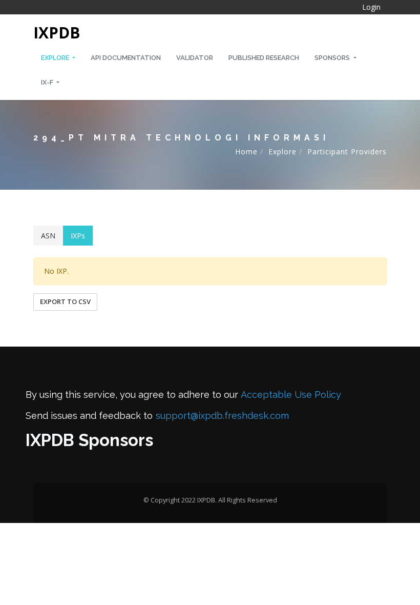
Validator (194, 58)
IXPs (78, 235)
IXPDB (56, 32)
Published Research (263, 58)
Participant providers (347, 151)
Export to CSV (65, 301)
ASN (48, 235)
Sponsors (332, 58)
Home (246, 151)
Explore (56, 58)
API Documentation (126, 58)
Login (371, 7)
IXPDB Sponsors (89, 440)
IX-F (48, 82)
